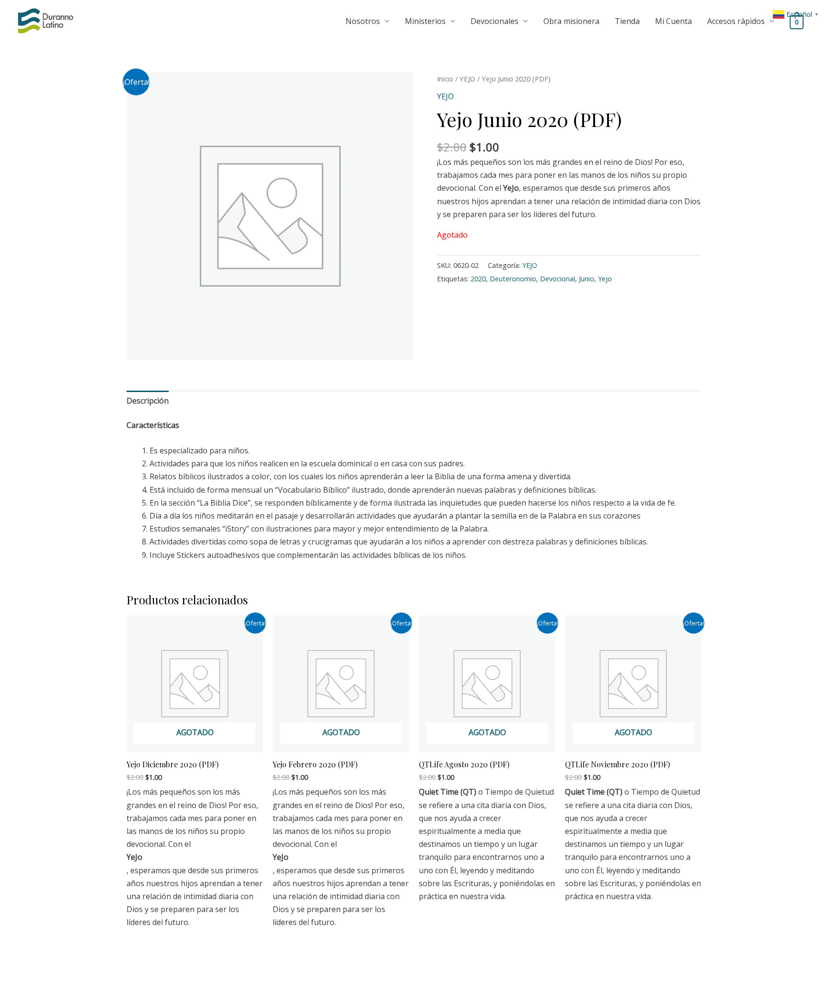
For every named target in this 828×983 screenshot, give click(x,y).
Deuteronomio (513, 278)
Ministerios (425, 21)
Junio (586, 278)
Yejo (605, 278)
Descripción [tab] (147, 400)
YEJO (467, 78)
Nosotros (362, 21)
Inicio (445, 78)
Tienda (627, 21)
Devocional (557, 278)
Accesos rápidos (736, 21)
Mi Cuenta (673, 21)
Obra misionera (571, 21)
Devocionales (494, 21)
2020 (478, 278)
